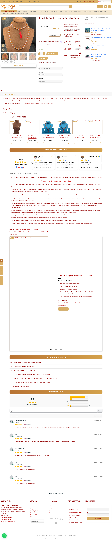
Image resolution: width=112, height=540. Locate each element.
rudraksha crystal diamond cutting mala (20, 231)
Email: (8, 521)
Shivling (40, 11)
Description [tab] (13, 173)
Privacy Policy (34, 513)
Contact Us (23, 1)
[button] (105, 6)
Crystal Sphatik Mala (19, 229)
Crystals (46, 11)
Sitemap (32, 517)
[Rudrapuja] (78, 1)
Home (86, 17)
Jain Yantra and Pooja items (100, 11)
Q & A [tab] (35, 173)
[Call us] (61, 519)
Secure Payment (32, 1)
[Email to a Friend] (8, 61)
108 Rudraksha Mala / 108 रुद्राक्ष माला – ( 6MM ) (95, 136)
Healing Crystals (87, 11)
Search (100, 411)
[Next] (33, 34)
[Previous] (3, 34)
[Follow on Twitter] (56, 519)
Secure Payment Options (75, 512)
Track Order (52, 507)
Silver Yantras (54, 11)
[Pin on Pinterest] (11, 61)
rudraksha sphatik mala (45, 231)
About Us (5, 1)
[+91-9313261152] (81, 1)
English (102, 1)
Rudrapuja (15, 234)
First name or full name (92, 507)
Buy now (43, 58)
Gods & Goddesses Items (7, 13)
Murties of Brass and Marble (21, 13)
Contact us (33, 507)
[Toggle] (1, 94)
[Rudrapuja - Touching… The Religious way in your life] (8, 6)
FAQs (74, 535)
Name (39, 65)
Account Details (53, 511)
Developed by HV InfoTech (63, 538)
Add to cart (52, 54)
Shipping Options (34, 511)
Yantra (18, 11)
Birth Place (40, 78)
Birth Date (40, 72)
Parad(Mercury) (77, 11)
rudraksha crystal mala (35, 231)
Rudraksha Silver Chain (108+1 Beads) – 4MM (16, 136)
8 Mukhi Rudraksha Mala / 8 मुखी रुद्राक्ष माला (64, 136)
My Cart (51, 509)
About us (32, 505)
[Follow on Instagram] (53, 519)
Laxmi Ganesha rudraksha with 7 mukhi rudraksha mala (79, 137)
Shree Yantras (33, 11)
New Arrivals (27, 229)
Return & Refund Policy (55, 535)
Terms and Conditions (36, 515)
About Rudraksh (13, 1)
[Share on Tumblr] (13, 61)
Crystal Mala (20, 198)
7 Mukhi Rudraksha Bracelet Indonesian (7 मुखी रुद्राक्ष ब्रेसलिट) (32, 137)
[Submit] (70, 6)
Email (88, 512)
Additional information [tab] (25, 173)
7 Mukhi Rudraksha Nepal (69, 302)
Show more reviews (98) (56, 493)
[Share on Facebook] (2, 61)
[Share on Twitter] (5, 61)
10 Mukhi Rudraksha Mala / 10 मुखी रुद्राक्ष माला (48, 136)
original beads (98, 177)
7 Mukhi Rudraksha (79, 302)
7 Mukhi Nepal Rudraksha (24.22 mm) (75, 275)
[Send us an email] (58, 519)
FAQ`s (32, 509)
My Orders (52, 505)
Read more (63, 309)
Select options (16, 142)
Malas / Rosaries (63, 11)
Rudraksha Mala (34, 229)
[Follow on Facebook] (50, 519)
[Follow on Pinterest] (56, 522)
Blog (39, 1)
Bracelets (71, 11)
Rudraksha (25, 11)
